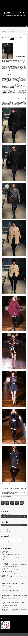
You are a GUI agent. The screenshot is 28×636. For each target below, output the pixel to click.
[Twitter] (7, 503)
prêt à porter (20, 490)
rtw (7, 490)
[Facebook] (3, 503)
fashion (12, 490)
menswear (22, 491)
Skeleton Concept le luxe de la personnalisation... (11, 570)
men (19, 491)
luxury (17, 490)
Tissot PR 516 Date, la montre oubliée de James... (13, 577)
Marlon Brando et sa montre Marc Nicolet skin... (13, 558)
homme (11, 491)
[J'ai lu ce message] (26, 633)
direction (17, 490)
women (12, 492)
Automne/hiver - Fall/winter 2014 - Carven (12, 37)
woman (9, 492)
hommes (14, 491)
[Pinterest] (12, 503)
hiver (24, 492)
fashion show (4, 491)
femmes (6, 492)
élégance (9, 541)
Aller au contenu (3, 1)
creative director (22, 490)
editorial (15, 538)
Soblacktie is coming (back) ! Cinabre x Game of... (14, 596)
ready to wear (4, 490)
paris (5, 490)
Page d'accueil (18, 29)
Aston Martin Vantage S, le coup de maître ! (14, 553)
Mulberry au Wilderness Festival (7, 29)
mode (9, 490)
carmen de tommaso (18, 489)
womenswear (17, 492)
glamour (24, 538)
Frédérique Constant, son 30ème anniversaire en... (14, 603)
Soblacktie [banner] (14, 13)
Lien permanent (6, 488)
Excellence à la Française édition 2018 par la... (14, 609)
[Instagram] (17, 503)
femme (3, 492)
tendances (3, 541)
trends (6, 538)
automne (21, 492)
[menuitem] (8, 29)
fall (2, 493)
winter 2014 (6, 493)
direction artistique (12, 490)
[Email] (22, 503)
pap (24, 490)
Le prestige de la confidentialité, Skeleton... (14, 565)
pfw (7, 490)
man (17, 491)
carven (13, 489)
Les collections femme (19, 488)
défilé (8, 491)
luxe (14, 490)
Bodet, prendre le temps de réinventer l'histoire (13, 584)
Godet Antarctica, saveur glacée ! (8, 31)
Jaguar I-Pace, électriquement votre (12, 590)
